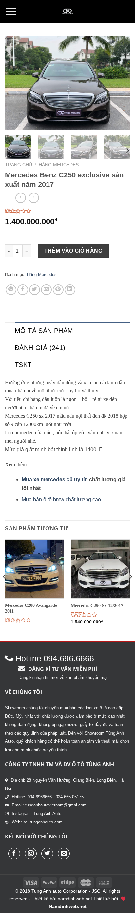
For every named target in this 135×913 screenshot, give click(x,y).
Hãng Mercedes (59, 164)
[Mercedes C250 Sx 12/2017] (100, 569)
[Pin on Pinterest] (58, 289)
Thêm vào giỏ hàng (73, 251)
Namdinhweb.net (68, 906)
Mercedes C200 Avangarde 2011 (31, 608)
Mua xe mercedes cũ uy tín (55, 479)
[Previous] (16, 83)
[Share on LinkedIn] (70, 289)
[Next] (119, 83)
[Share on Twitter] (34, 289)
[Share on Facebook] (22, 289)
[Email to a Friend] (46, 289)
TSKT (23, 364)
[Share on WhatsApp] (11, 289)
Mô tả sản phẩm (44, 330)
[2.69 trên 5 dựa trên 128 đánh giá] (67, 211)
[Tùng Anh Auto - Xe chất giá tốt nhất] (67, 11)
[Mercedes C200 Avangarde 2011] (34, 569)
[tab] (72, 330)
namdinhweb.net (75, 898)
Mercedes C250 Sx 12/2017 (97, 605)
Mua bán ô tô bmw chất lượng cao (61, 499)
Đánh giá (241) (40, 347)
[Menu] (11, 11)
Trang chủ (18, 164)
